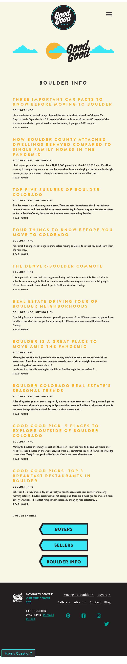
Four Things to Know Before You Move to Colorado (63, 232)
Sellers (62, 602)
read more (21, 127)
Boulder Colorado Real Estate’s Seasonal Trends (62, 388)
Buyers (102, 595)
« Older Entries (25, 515)
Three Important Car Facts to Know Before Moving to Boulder (63, 102)
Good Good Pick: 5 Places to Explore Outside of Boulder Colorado (56, 431)
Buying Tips (44, 160)
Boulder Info (23, 110)
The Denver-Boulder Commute (58, 266)
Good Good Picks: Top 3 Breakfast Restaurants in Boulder (52, 476)
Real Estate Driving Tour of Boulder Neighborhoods (55, 304)
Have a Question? (18, 653)
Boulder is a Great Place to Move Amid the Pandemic (55, 344)
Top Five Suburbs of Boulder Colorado (56, 192)
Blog (107, 602)
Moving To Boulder (77, 595)
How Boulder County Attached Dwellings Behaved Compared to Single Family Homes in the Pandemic (62, 147)
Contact (95, 602)
